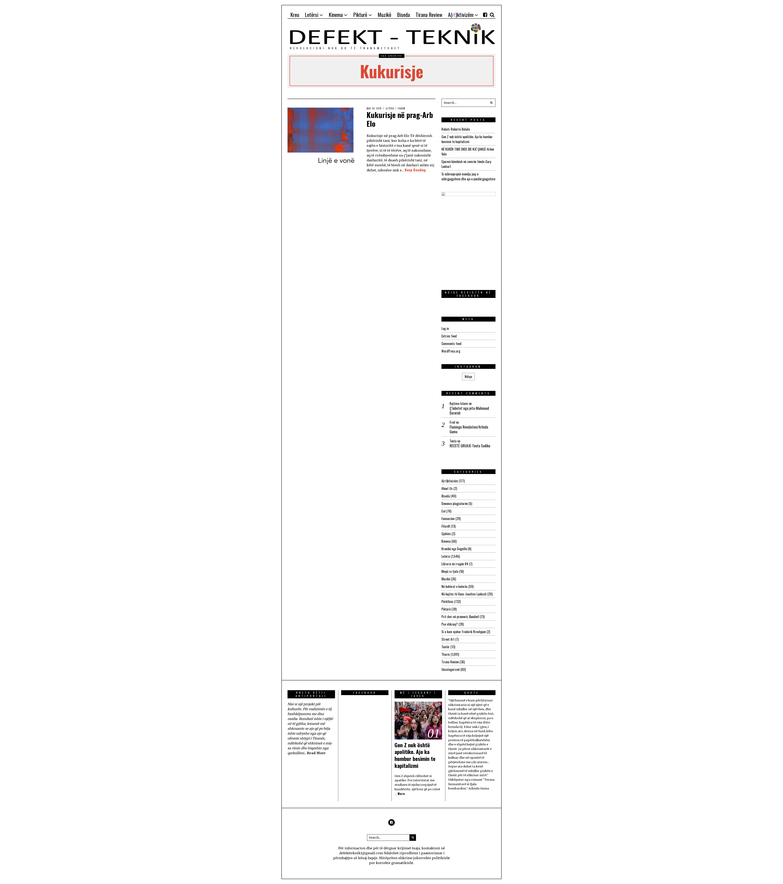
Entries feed (449, 336)
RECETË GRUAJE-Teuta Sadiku (470, 445)
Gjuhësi (446, 533)
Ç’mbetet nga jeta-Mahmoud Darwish (469, 411)
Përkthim (447, 601)
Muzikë (445, 578)
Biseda (445, 496)
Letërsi (390, 108)
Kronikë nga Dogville (454, 548)
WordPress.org (450, 351)
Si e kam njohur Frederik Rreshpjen (463, 631)
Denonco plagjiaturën (454, 503)
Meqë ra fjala (449, 571)
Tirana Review (450, 661)
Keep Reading (415, 170)
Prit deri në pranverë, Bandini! (460, 616)
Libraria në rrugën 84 (454, 563)
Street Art (448, 639)
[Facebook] (485, 15)
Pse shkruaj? (449, 624)
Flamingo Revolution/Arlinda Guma (469, 429)
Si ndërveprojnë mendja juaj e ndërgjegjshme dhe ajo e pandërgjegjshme (468, 176)
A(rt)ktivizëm (449, 480)
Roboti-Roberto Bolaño (455, 129)
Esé (443, 511)
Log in (445, 328)
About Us (447, 488)
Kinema (446, 541)
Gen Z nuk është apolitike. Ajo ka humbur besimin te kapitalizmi (467, 139)
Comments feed (451, 343)
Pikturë (446, 609)
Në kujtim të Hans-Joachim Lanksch (464, 594)
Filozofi (445, 526)
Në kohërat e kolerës (454, 586)
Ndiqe (468, 376)
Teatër (445, 646)
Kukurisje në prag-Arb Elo (400, 119)
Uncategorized (450, 669)
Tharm (401, 108)
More (401, 793)
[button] (491, 103)
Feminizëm (448, 518)
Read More (316, 753)
